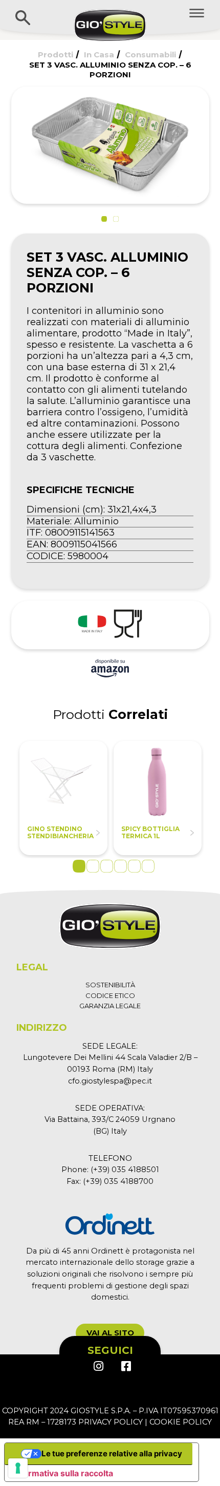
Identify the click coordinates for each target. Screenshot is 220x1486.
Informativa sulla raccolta (63, 1473)
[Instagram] (98, 1366)
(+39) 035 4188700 (118, 1181)
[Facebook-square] (125, 1366)
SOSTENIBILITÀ (110, 985)
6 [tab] (148, 866)
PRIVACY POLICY (110, 1422)
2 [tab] (92, 866)
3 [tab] (106, 866)
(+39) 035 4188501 (125, 1169)
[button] (104, 219)
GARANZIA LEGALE (110, 1006)
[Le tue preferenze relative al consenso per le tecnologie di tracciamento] (18, 1468)
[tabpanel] (63, 798)
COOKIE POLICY (180, 1422)
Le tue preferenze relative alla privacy (111, 1453)
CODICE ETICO (110, 995)
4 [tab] (120, 866)
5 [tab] (134, 866)
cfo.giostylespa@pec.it (110, 1081)
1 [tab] (79, 866)
